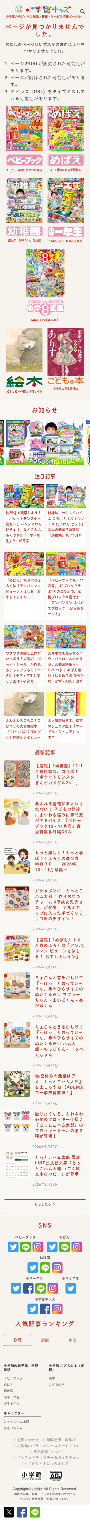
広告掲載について (48, 1452)
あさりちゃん (13, 1428)
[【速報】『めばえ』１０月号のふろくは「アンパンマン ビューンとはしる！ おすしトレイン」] (17, 948)
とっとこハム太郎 (16, 1421)
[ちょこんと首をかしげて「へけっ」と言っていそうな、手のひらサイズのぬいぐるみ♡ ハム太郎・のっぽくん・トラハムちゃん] (17, 1035)
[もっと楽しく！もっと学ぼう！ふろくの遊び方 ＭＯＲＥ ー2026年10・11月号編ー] (17, 860)
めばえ (8, 1384)
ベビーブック (13, 1378)
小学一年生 (12, 1397)
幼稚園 (8, 1391)
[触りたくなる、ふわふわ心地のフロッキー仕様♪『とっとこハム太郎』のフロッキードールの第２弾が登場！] (17, 1122)
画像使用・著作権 (61, 1440)
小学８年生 (12, 1403)
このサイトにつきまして (48, 1464)
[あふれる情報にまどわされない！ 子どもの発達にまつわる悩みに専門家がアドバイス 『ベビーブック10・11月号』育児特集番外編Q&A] (17, 811)
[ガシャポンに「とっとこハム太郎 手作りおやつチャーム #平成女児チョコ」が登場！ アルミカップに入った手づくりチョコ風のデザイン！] (17, 898)
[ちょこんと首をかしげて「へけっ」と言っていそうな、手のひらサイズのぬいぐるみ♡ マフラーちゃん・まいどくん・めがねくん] (17, 985)
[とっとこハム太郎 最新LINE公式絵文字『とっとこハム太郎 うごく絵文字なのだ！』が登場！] (17, 1165)
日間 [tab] (18, 1340)
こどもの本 (57, 1384)
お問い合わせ (28, 1440)
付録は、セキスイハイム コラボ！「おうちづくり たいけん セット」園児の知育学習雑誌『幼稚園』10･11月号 (66, 524)
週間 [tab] (45, 1340)
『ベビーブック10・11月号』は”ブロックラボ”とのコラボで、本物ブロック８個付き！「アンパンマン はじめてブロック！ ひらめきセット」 (66, 597)
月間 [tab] (72, 1340)
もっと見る (45, 1204)
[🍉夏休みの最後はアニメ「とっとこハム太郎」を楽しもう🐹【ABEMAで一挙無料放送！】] (17, 1084)
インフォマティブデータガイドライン (48, 1458)
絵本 (52, 1378)
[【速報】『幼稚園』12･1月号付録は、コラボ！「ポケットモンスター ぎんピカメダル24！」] (17, 773)
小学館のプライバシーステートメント (48, 1446)
